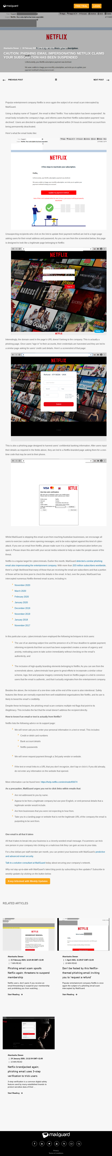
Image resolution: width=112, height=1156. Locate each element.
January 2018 (21, 620)
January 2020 (21, 602)
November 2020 (22, 585)
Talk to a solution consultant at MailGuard (25, 863)
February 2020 (22, 597)
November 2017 (22, 625)
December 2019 (22, 608)
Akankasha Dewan (11, 48)
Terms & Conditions (56, 1153)
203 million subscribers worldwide (89, 565)
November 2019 (22, 614)
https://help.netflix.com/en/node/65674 (59, 782)
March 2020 (20, 591)
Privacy (56, 1151)
